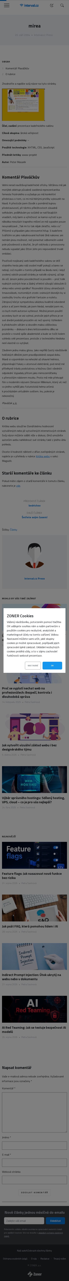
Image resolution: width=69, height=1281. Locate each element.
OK (52, 665)
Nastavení (33, 665)
